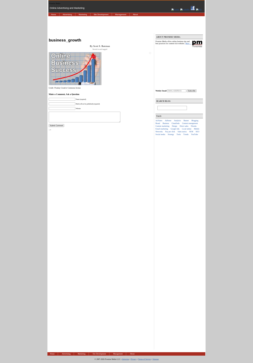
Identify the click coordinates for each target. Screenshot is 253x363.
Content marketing (162, 126)
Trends (185, 134)
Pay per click (170, 132)
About (135, 14)
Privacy (133, 359)
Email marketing (161, 129)
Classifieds (175, 123)
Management (120, 14)
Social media (160, 134)
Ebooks (193, 126)
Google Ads (175, 129)
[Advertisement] (126, 25)
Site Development (101, 14)
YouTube (194, 134)
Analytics (177, 121)
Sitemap (156, 359)
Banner (186, 121)
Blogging (194, 121)
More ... (188, 44)
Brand (157, 123)
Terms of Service (144, 359)
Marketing (83, 14)
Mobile (196, 129)
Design (174, 126)
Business (166, 123)
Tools (179, 134)
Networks (159, 132)
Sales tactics (182, 132)
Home (53, 14)
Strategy (171, 134)
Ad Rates (158, 121)
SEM (191, 132)
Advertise (125, 359)
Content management (190, 123)
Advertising (67, 14)
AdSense (168, 121)
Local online (186, 129)
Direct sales (184, 126)
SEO (197, 132)
